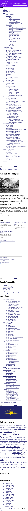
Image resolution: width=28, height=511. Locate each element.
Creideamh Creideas (8, 149)
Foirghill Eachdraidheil (12, 62)
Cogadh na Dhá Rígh (11, 52)
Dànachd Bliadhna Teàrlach (13, 110)
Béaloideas (9, 128)
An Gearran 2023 (7, 492)
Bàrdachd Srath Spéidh (15, 107)
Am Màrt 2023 (7, 491)
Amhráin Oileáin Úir (11, 98)
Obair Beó (8, 16)
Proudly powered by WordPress (8, 509)
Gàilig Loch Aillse (7, 453)
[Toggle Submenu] (11, 322)
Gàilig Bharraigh (8, 449)
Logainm (5, 291)
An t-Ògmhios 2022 (8, 500)
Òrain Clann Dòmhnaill (12, 114)
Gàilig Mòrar (24, 453)
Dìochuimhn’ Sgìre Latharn (16, 95)
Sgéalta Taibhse (10, 147)
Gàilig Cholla (15, 449)
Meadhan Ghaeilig (8, 287)
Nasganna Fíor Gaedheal (15, 23)
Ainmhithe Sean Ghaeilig (15, 31)
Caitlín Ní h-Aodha (14, 92)
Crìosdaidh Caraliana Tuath (16, 141)
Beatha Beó (9, 25)
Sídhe (21, 476)
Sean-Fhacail (6, 290)
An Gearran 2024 (7, 483)
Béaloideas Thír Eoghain (12, 137)
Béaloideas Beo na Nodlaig (13, 131)
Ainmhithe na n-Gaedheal (16, 29)
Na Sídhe (5, 158)
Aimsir (10, 26)
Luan (10, 43)
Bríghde (8, 84)
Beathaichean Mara (14, 35)
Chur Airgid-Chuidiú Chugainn (8, 402)
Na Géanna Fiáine (11, 70)
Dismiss (25, 5)
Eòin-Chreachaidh (17, 38)
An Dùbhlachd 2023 (8, 486)
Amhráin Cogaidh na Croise (13, 156)
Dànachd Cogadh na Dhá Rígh (14, 111)
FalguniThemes (4, 510)
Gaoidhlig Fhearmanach (10, 444)
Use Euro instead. (18, 5)
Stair (7, 76)
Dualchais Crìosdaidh (5, 222)
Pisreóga (1, 476)
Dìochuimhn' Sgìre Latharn (13, 441)
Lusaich (11, 44)
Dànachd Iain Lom (14, 116)
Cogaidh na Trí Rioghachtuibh (14, 55)
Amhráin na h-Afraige (11, 102)
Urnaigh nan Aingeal (11, 153)
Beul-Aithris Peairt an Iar (12, 135)
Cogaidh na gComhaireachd (13, 58)
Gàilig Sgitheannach (5, 455)
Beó (4, 13)
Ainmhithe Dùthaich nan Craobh (17, 28)
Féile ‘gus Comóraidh (14, 19)
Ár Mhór (11, 17)
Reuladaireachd (13, 46)
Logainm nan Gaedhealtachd (13, 293)
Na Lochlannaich (10, 71)
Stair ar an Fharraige (11, 78)
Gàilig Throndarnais (18, 455)
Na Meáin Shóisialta (14, 22)
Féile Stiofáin (9, 126)
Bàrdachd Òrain (7, 96)
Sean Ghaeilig (6, 288)
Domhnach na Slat (11, 155)
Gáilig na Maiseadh (8, 460)
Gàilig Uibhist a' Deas (10, 457)
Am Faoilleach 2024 (8, 485)
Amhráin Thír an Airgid (15, 99)
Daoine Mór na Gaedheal (9, 81)
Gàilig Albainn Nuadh (10, 446)
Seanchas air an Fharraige (13, 138)
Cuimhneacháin (13, 87)
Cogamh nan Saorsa (14, 143)
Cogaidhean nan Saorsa (12, 59)
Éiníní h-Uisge (12, 41)
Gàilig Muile (16, 453)
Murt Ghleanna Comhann (15, 53)
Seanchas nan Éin (10, 144)
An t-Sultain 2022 (8, 497)
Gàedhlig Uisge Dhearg (19, 444)
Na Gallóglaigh (10, 68)
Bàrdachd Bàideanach (15, 105)
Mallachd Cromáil (10, 65)
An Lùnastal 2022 (8, 498)
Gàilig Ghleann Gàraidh (13, 451)
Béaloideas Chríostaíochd (13, 134)
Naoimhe (8, 150)
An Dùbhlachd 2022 (8, 495)
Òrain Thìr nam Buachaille (16, 120)
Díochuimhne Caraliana (15, 93)
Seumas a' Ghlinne (16, 476)
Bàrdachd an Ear (10, 104)
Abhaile (5, 10)
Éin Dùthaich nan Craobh (15, 40)
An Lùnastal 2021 (8, 506)
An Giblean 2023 (7, 489)
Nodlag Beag (12, 132)
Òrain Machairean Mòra (12, 117)
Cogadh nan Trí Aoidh (11, 56)
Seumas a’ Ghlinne (14, 90)
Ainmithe (11, 32)
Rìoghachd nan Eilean (11, 73)
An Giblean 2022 (7, 501)
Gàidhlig (5, 161)
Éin (10, 37)
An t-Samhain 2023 (8, 488)
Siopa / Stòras (7, 11)
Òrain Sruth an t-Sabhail (15, 122)
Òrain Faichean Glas (14, 119)
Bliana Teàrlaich (13, 77)
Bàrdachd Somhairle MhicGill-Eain (15, 108)
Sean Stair (8, 74)
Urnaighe (8, 152)
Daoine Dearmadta (11, 86)
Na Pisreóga (9, 159)
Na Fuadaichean (10, 67)
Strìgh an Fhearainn (11, 80)
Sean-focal (11, 476)
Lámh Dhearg (9, 64)
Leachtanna (12, 20)
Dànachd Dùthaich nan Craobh (17, 101)
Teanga (5, 285)
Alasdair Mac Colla (14, 89)
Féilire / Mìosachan (11, 14)
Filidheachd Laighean (11, 113)
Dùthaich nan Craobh (11, 61)
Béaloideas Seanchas (8, 123)
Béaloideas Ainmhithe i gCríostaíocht (16, 129)
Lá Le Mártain (9, 125)
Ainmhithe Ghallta (14, 34)
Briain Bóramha (10, 83)
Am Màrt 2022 (7, 503)
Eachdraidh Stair (7, 47)
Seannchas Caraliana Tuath (13, 140)
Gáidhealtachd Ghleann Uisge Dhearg (16, 146)
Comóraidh (4, 434)
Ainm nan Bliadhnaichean (13, 49)
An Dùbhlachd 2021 (8, 504)
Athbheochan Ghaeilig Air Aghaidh (15, 50)
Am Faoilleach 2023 (8, 494)
